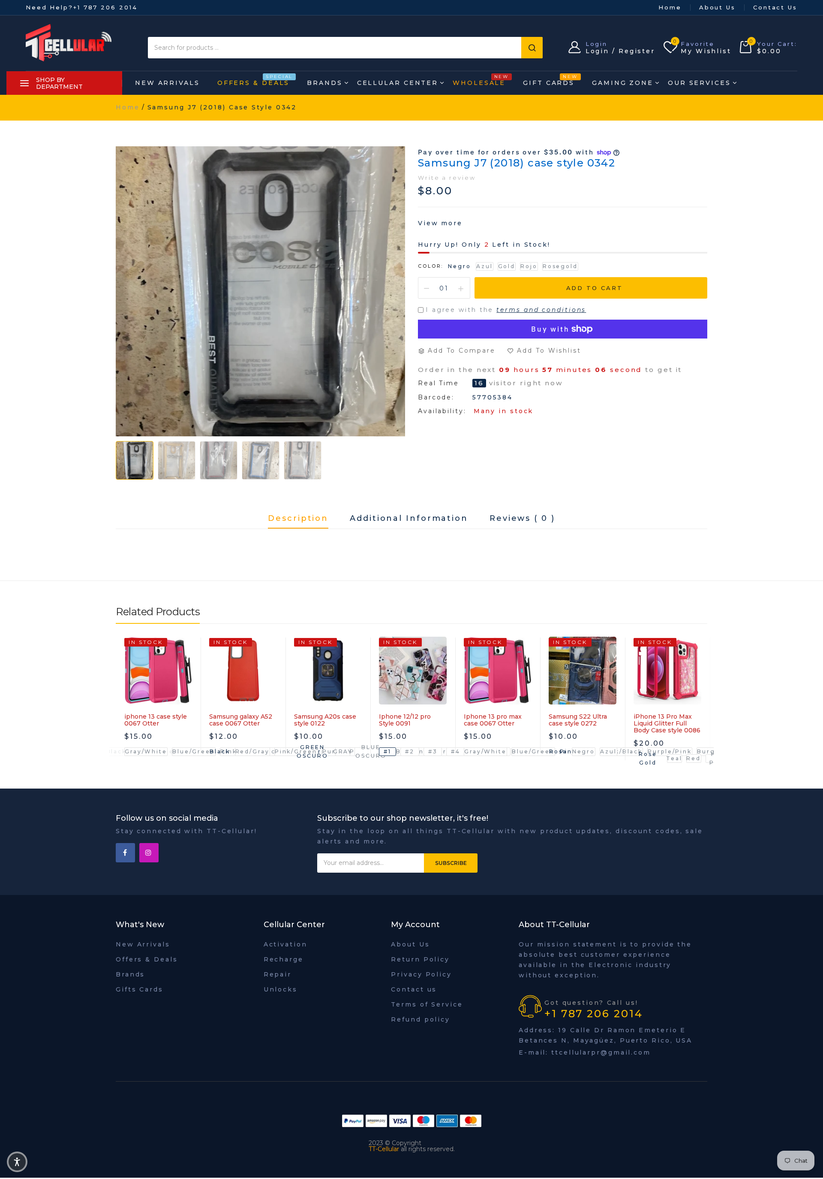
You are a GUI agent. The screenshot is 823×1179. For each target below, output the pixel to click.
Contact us (414, 989)
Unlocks (280, 989)
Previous (122, 712)
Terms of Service (427, 1004)
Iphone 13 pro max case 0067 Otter (493, 720)
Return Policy (420, 959)
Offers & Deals (253, 80)
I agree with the (506, 310)
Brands (324, 83)
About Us (717, 7)
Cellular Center (398, 83)
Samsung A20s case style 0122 (325, 720)
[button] (17, 1162)
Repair (277, 974)
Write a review (447, 177)
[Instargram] (149, 852)
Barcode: (436, 397)
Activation (285, 944)
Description (298, 518)
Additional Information (409, 518)
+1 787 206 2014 (105, 7)
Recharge (283, 959)
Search (532, 47)
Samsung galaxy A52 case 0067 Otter (240, 720)
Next (701, 712)
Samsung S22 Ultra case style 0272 (578, 720)
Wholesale (479, 80)
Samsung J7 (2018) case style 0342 (516, 163)
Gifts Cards (139, 989)
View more (440, 223)
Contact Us (775, 7)
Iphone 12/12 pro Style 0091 (405, 720)
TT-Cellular (384, 1149)
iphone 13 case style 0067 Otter (155, 720)
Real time (438, 383)
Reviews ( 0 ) (522, 518)
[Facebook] (125, 852)
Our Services (699, 83)
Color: (430, 266)
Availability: (442, 411)
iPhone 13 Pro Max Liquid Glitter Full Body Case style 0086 (667, 723)
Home (670, 7)
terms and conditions (541, 310)
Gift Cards (548, 80)
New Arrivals (167, 83)
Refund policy (420, 1019)
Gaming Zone (622, 83)
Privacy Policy (421, 974)
